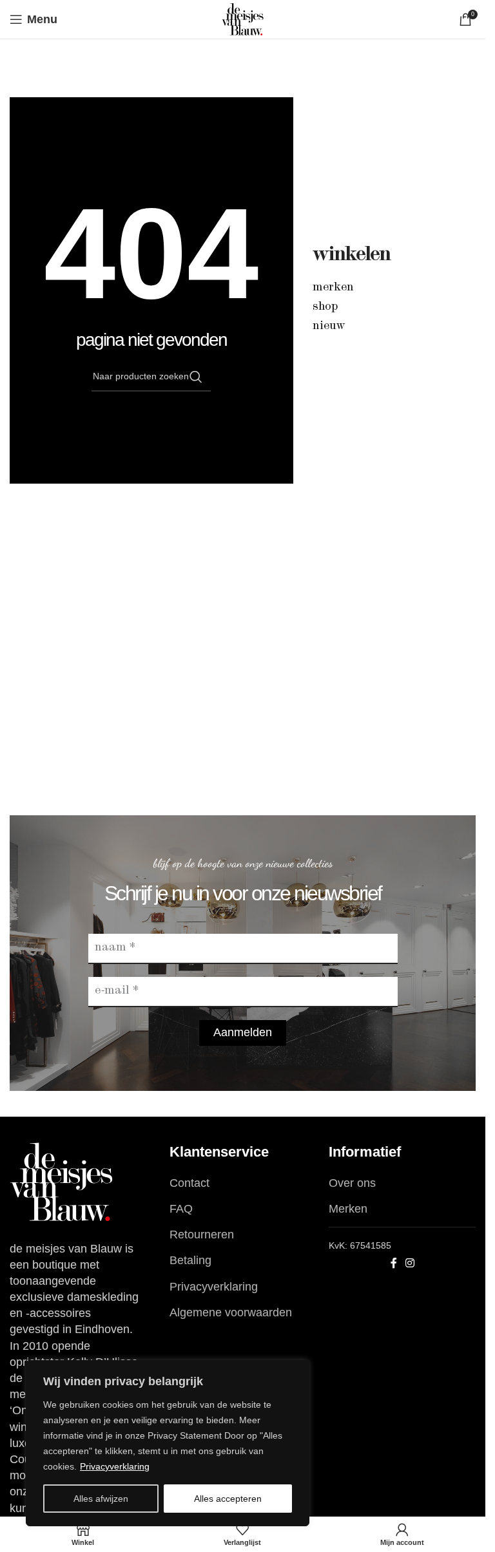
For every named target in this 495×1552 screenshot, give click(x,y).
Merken (333, 288)
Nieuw (329, 326)
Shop (325, 307)
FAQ (181, 1208)
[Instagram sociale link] (410, 1263)
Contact (189, 1183)
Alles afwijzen (100, 1498)
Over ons (352, 1183)
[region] (167, 1443)
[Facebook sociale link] (394, 1263)
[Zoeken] (196, 377)
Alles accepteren (228, 1498)
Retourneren (202, 1234)
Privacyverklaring (115, 1466)
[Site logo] (243, 18)
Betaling (190, 1260)
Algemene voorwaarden (231, 1312)
